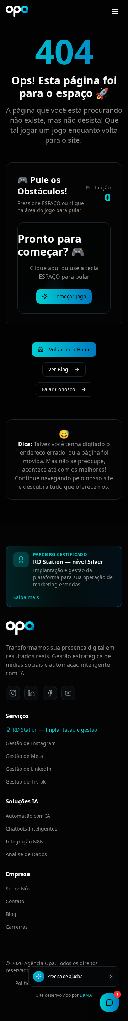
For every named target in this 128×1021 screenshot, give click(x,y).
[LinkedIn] (31, 693)
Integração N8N (25, 841)
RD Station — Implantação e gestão (55, 729)
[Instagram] (13, 693)
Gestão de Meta (24, 756)
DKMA (86, 995)
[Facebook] (50, 693)
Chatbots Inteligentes (31, 828)
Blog (11, 914)
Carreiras (17, 926)
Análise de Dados (26, 854)
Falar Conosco (58, 389)
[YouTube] (68, 693)
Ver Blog (58, 369)
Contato (15, 901)
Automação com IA (28, 815)
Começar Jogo (69, 296)
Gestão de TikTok (26, 781)
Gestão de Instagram (31, 743)
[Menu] (115, 11)
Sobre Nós (18, 888)
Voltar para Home (70, 349)
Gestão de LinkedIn (29, 768)
